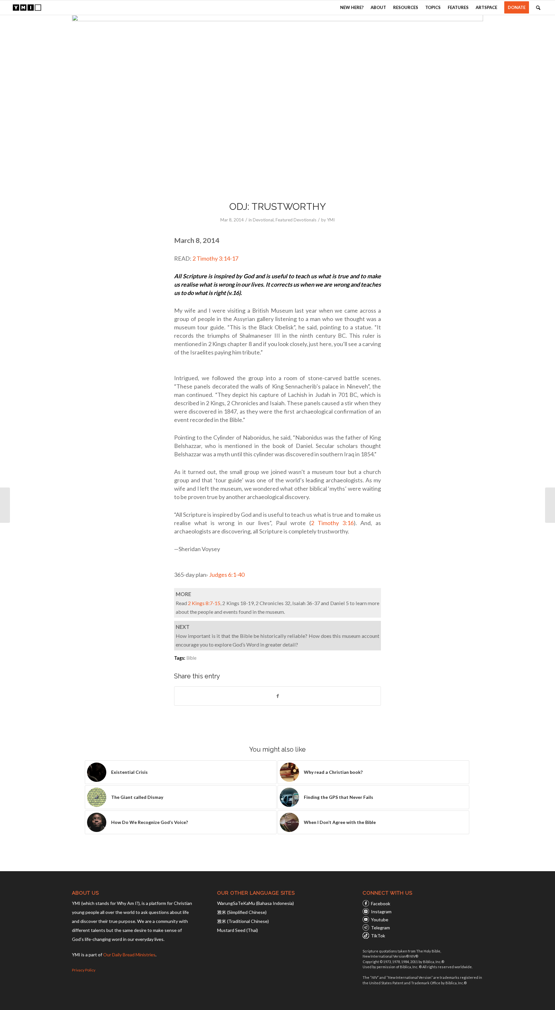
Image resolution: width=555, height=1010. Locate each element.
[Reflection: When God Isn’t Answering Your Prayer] (5, 505)
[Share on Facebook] (277, 696)
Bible (191, 658)
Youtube (379, 919)
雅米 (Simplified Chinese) (242, 912)
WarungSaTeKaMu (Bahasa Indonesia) (255, 903)
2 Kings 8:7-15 (204, 603)
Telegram (380, 927)
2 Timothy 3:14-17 (215, 258)
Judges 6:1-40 (226, 574)
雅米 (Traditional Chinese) (243, 921)
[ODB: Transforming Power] (550, 505)
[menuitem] (352, 7)
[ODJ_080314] (277, 103)
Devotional (263, 219)
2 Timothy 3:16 (332, 522)
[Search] (538, 7)
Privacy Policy (83, 970)
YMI (331, 219)
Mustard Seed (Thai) (237, 930)
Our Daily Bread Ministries (129, 954)
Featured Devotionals (296, 219)
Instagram (381, 911)
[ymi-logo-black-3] (27, 7)
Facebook (380, 903)
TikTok (378, 935)
